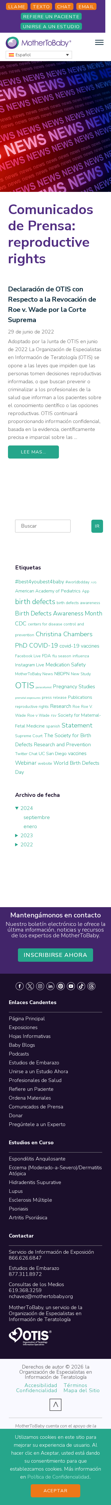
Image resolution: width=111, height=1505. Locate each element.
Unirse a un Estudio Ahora (38, 1071)
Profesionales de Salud (35, 1080)
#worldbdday (77, 582)
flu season (61, 656)
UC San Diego (53, 754)
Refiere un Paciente (51, 17)
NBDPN (61, 674)
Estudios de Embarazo (34, 1062)
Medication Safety (66, 664)
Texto (41, 7)
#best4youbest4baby (39, 581)
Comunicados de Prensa (36, 1106)
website (45, 763)
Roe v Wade (38, 715)
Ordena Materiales (30, 1097)
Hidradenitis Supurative (35, 1182)
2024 (26, 808)
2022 (26, 844)
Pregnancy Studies (74, 686)
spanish (53, 726)
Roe (76, 706)
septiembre (37, 817)
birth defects (35, 602)
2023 (26, 835)
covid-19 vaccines (79, 645)
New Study (81, 674)
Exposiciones (23, 1027)
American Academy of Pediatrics (48, 591)
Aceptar (56, 1491)
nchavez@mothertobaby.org (41, 1296)
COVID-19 (43, 645)
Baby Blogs (22, 1045)
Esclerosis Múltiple (30, 1200)
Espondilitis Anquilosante (37, 1158)
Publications (80, 697)
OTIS (24, 685)
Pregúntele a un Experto (37, 1124)
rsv (53, 715)
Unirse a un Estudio (51, 27)
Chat (64, 7)
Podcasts (19, 1053)
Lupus (16, 1191)
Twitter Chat (26, 753)
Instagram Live (29, 665)
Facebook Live (28, 656)
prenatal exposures (27, 698)
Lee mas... (33, 452)
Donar (16, 1115)
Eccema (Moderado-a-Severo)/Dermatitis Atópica (55, 1170)
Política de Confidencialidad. (58, 1476)
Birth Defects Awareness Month (58, 613)
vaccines (77, 753)
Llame (16, 7)
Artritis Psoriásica (28, 1217)
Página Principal (27, 1018)
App (85, 591)
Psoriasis (18, 1208)
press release (54, 697)
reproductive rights (32, 706)
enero (30, 826)
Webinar (25, 763)
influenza (81, 656)
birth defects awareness (78, 603)
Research (60, 706)
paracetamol (44, 687)
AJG (93, 582)
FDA (46, 656)
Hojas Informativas (30, 1036)
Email (86, 7)
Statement (76, 725)
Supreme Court (28, 736)
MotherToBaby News (34, 674)
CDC (20, 623)
